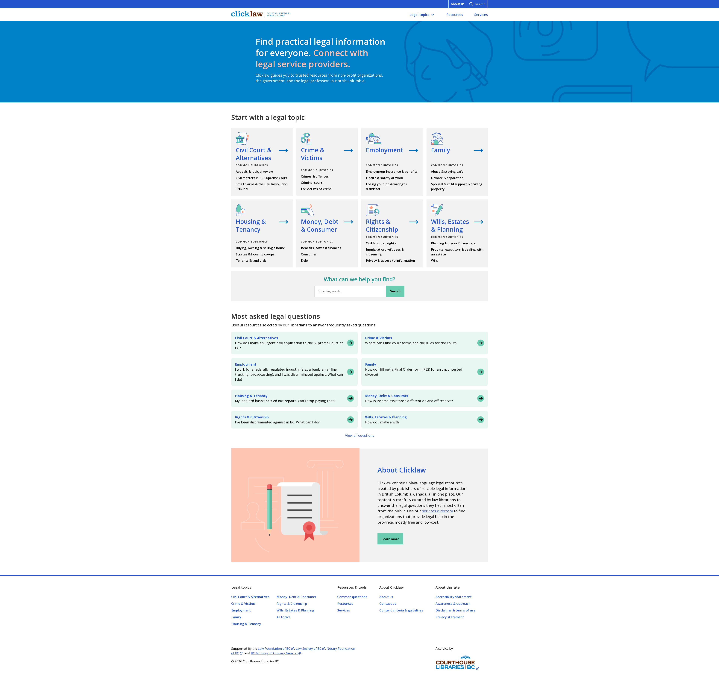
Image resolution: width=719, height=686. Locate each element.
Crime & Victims (243, 603)
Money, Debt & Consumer (296, 597)
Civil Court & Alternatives (250, 597)
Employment (241, 610)
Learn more (390, 539)
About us (458, 4)
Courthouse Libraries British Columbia (278, 14)
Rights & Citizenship (292, 603)
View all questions (359, 435)
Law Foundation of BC (274, 648)
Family (236, 617)
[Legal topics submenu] (432, 14)
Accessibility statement (454, 597)
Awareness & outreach (453, 603)
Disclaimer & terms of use (455, 610)
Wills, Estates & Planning (295, 610)
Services (481, 14)
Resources (454, 14)
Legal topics (419, 14)
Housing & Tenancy (246, 624)
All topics (283, 617)
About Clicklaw (401, 470)
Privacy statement (450, 617)
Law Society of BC (308, 648)
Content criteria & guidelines (401, 610)
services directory (437, 511)
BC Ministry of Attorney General (274, 653)
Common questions (352, 597)
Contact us (387, 603)
